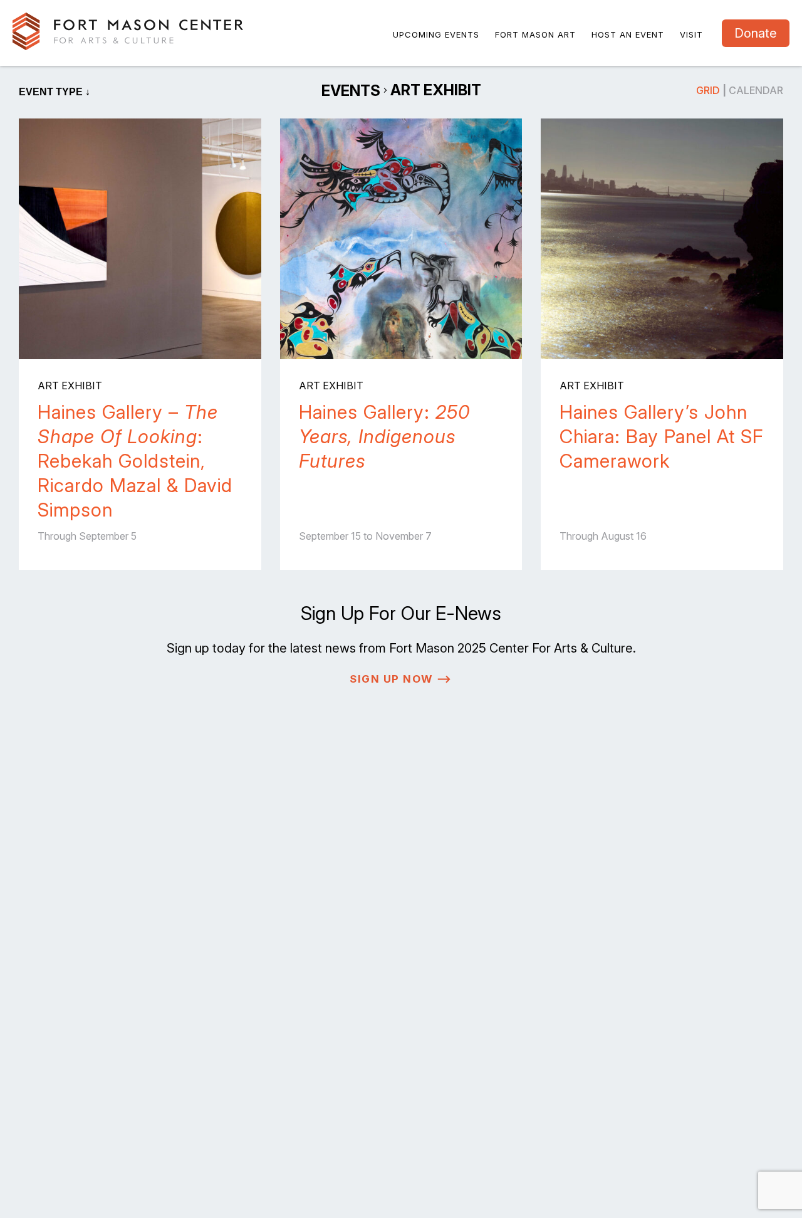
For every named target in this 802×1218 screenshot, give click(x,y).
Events (350, 91)
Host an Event (627, 34)
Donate (755, 33)
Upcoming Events (436, 34)
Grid (708, 90)
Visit (691, 34)
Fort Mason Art (535, 34)
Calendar (756, 90)
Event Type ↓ (54, 92)
